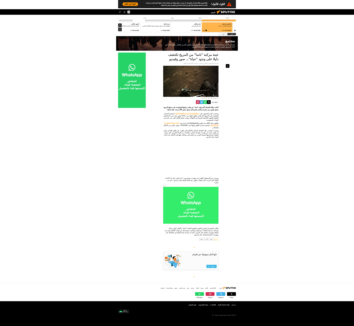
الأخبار (206, 239)
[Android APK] (123, 311)
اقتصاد (197, 288)
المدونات (162, 288)
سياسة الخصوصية (203, 305)
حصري (192, 288)
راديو (188, 288)
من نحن (234, 305)
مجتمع (216, 239)
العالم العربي (213, 288)
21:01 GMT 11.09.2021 (211, 63)
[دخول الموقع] (124, 12)
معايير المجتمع (192, 305)
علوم (211, 239)
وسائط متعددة (169, 288)
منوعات (201, 239)
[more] (227, 66)
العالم (206, 288)
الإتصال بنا (213, 305)
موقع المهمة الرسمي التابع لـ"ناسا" (187, 114)
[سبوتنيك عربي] (227, 14)
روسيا (202, 288)
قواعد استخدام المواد (223, 305)
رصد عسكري (182, 288)
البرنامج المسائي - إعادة (225, 26)
